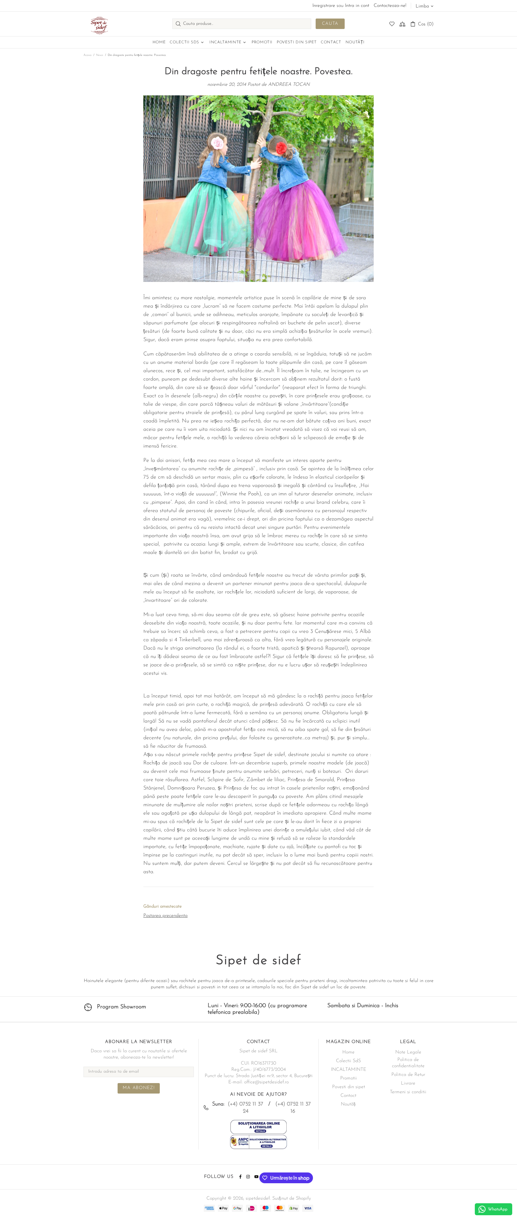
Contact (348, 1095)
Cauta (330, 24)
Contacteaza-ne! (390, 5)
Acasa (87, 55)
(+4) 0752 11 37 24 (245, 1108)
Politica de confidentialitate (408, 1062)
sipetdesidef (98, 24)
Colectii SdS (348, 1061)
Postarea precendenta (165, 915)
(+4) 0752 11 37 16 (293, 1108)
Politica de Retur (408, 1074)
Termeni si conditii (408, 1092)
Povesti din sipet (348, 1087)
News (99, 55)
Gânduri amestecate (162, 906)
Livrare (408, 1083)
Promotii (348, 1078)
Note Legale (408, 1052)
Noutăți (348, 1104)
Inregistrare (323, 5)
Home (348, 1052)
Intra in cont (357, 5)
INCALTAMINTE (348, 1069)
